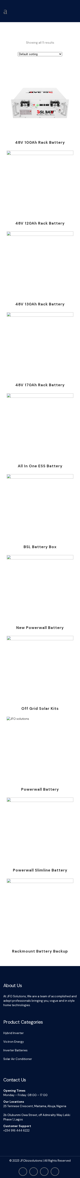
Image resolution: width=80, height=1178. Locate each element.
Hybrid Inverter (13, 1033)
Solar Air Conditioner (17, 1059)
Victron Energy (13, 1042)
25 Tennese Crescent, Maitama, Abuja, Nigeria (34, 1106)
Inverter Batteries (15, 1050)
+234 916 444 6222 (16, 1130)
